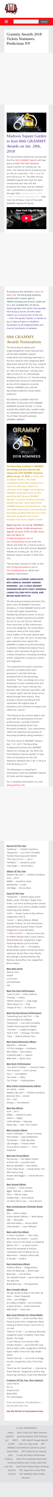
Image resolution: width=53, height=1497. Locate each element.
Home (10, 1432)
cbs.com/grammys (16, 541)
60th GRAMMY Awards (26, 160)
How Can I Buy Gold (28, 1444)
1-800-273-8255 (15, 933)
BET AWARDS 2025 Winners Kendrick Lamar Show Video (26, 1448)
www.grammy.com (16, 785)
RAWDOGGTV (30, 1428)
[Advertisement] (26, 79)
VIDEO (15, 1440)
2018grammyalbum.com (18, 538)
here (40, 1411)
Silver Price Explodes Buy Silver (31, 1459)
